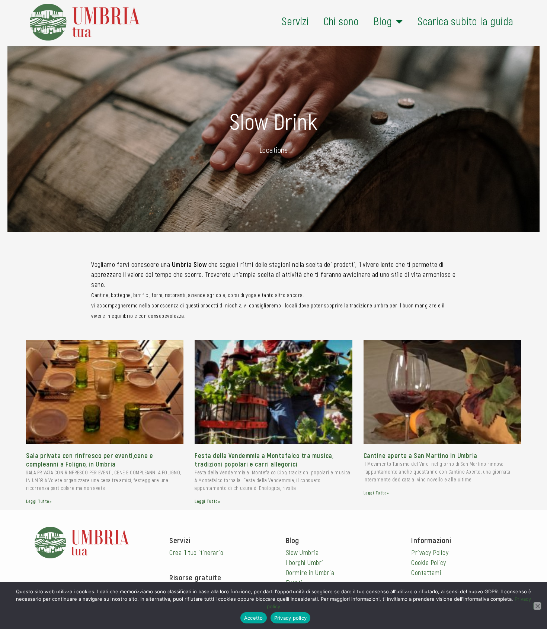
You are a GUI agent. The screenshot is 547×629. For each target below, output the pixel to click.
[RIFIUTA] (537, 606)
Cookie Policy (428, 562)
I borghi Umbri (304, 562)
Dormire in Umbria (310, 572)
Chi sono (341, 21)
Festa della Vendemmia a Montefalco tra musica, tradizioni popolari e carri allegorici (264, 459)
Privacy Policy (429, 552)
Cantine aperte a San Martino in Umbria (420, 455)
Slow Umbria (302, 552)
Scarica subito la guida (465, 21)
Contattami (426, 572)
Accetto (253, 618)
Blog (383, 21)
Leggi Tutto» (39, 501)
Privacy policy (290, 618)
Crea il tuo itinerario (196, 552)
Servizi (295, 21)
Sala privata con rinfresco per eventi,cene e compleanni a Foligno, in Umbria (89, 459)
